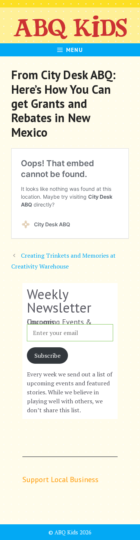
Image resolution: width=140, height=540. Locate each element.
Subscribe (47, 355)
